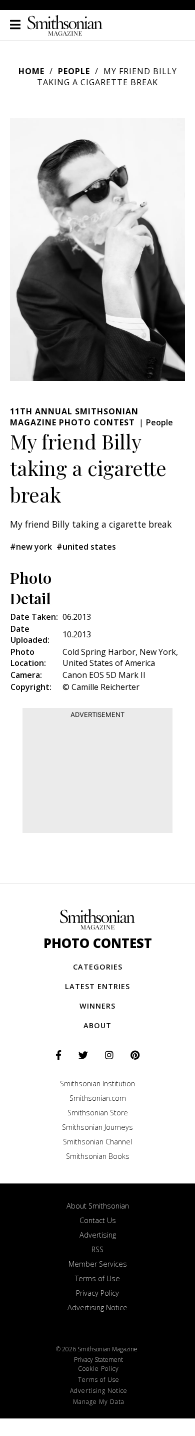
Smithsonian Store (98, 1112)
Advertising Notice (98, 1307)
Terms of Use (97, 1278)
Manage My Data (98, 1401)
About (98, 1025)
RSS (98, 1249)
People (74, 71)
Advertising (98, 1235)
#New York (31, 546)
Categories (97, 967)
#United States (86, 546)
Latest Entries (97, 986)
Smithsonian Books (98, 1156)
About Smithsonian (97, 1206)
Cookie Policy (98, 1368)
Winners (98, 1006)
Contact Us (98, 1220)
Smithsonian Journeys (97, 1127)
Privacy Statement (98, 1359)
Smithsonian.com (98, 1098)
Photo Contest (98, 943)
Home (31, 71)
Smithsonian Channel (97, 1141)
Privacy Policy (97, 1293)
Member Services (97, 1264)
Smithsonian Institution (97, 1083)
